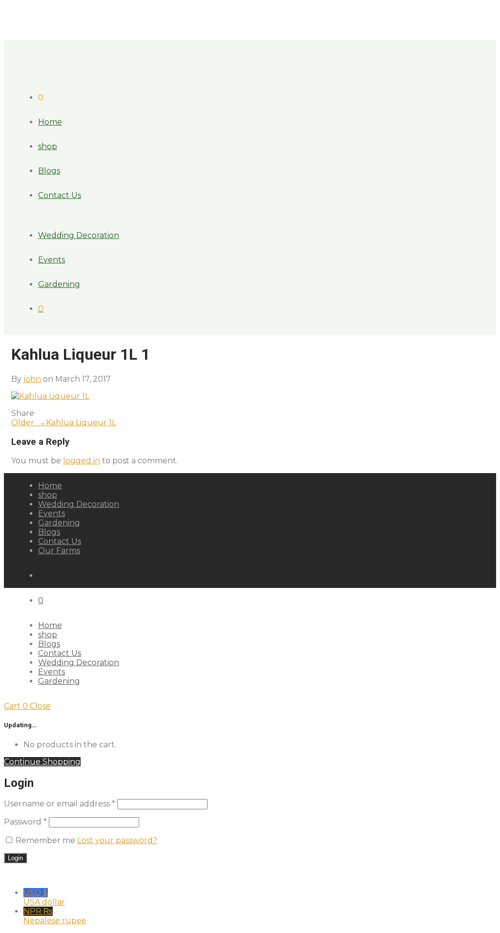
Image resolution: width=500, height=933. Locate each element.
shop (47, 146)
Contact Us (59, 195)
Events (51, 259)
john (32, 379)
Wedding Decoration (78, 235)
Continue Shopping (42, 761)
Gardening (59, 284)
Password (25, 821)
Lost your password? (117, 840)
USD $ (44, 897)
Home (50, 122)
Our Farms (59, 550)
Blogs (49, 170)
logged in (81, 460)
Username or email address (59, 803)
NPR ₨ (54, 916)
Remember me (45, 840)
